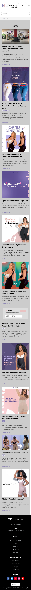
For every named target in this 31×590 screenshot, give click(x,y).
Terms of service (15, 560)
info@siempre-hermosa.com (16, 530)
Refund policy (15, 569)
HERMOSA (15, 587)
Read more (5, 64)
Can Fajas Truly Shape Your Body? (14, 372)
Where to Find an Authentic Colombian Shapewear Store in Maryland (13, 49)
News (6, 18)
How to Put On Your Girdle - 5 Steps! (15, 453)
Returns (15, 552)
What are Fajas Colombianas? (13, 499)
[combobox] (13, 13)
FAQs (15, 543)
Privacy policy (15, 563)
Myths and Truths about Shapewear (15, 201)
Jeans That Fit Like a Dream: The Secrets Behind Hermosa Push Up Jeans (14, 106)
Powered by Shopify (23, 587)
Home (2, 18)
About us (15, 546)
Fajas (3, 328)
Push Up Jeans (5, 110)
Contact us (15, 549)
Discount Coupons (15, 540)
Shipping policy (15, 566)
